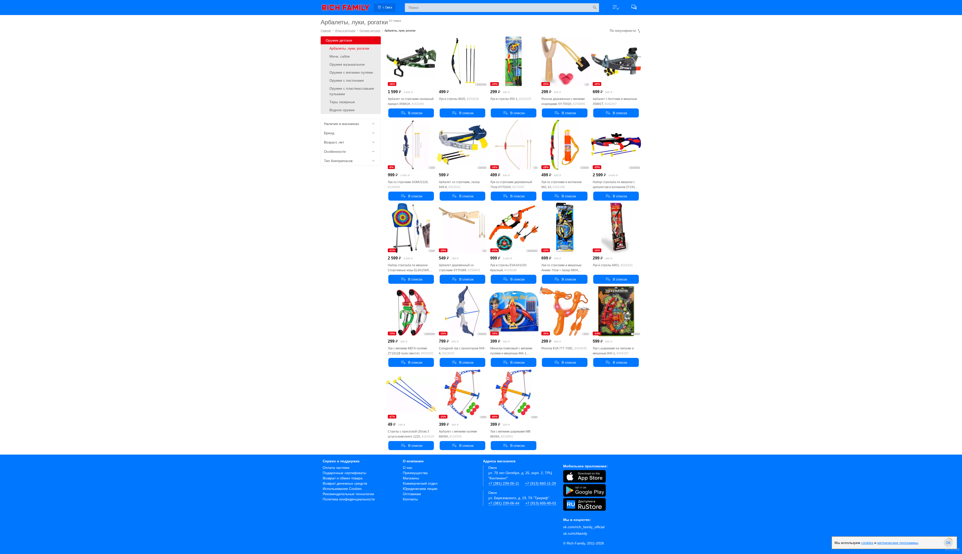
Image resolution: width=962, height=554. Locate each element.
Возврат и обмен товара (343, 478)
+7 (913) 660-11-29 (540, 483)
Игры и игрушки (345, 30)
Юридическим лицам (420, 489)
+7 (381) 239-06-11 (503, 483)
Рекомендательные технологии (348, 494)
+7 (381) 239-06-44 (503, 503)
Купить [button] (411, 112)
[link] (346, 7)
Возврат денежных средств (345, 483)
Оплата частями (336, 468)
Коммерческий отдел (420, 483)
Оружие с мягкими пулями (351, 72)
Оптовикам (412, 494)
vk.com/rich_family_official (584, 527)
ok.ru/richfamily (575, 533)
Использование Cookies (342, 489)
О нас (407, 468)
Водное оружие (342, 110)
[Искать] (594, 7)
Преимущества (415, 473)
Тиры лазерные (342, 102)
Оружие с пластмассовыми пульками (351, 91)
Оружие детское (369, 30)
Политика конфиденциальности (349, 499)
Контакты (410, 499)
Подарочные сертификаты (344, 473)
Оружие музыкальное (347, 64)
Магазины (411, 478)
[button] (615, 7)
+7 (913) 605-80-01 (540, 503)
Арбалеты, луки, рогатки (349, 48)
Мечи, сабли (339, 56)
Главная (326, 30)
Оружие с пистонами (346, 80)
